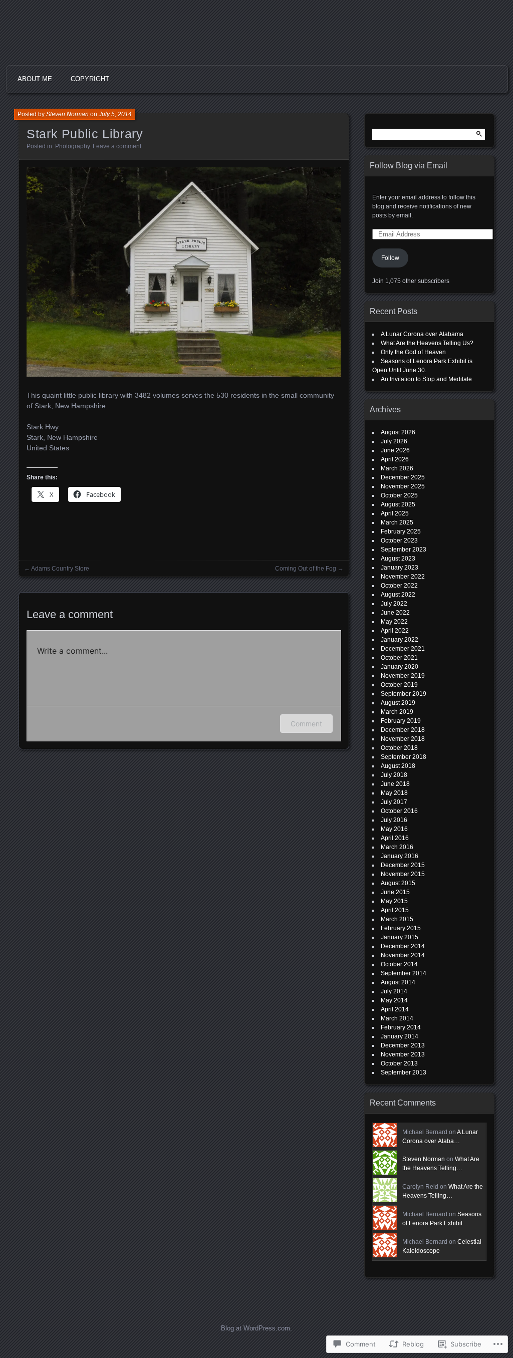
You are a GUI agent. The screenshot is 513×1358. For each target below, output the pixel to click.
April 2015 (395, 910)
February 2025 (401, 531)
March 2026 (397, 468)
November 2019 (403, 675)
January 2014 (399, 1036)
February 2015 (401, 928)
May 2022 (394, 621)
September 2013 (403, 1072)
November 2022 (403, 576)
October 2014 (399, 964)
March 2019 (397, 711)
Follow (390, 257)
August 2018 (398, 765)
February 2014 (401, 1027)
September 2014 (403, 973)
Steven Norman (67, 114)
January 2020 (399, 666)
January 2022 (399, 639)
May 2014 (394, 1000)
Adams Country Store (60, 568)
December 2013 (403, 1045)
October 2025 (399, 495)
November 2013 (403, 1054)
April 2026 (395, 459)
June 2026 (395, 450)
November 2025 (403, 486)
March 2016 (397, 847)
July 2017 (394, 801)
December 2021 (403, 648)
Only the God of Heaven (413, 352)
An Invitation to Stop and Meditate (426, 379)
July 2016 (394, 820)
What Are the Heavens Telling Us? (427, 343)
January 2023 (399, 567)
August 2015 (398, 883)
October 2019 (399, 684)
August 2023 (398, 558)
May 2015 (394, 901)
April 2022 (395, 630)
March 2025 (397, 522)
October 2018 (399, 747)
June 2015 (395, 892)
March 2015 (397, 919)
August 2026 (398, 432)
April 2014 (395, 1009)
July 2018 (394, 774)
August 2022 (398, 594)
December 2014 (403, 946)
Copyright (90, 79)
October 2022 (399, 585)
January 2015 (399, 937)
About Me (35, 79)
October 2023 (399, 540)
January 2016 (399, 856)
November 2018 (403, 738)
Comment (306, 723)
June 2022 (395, 612)
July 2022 (394, 603)
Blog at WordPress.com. (256, 1328)
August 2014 (398, 982)
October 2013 (399, 1063)
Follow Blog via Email (408, 165)
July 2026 (394, 441)
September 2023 (403, 549)
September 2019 (403, 693)
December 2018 (403, 729)
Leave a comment (117, 146)
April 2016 (395, 838)
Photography (72, 146)
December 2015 (403, 865)
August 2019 (398, 702)
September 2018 (403, 756)
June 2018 (395, 783)
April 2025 (395, 513)
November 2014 (403, 955)
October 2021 (399, 657)
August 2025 (398, 504)
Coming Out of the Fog (305, 568)
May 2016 (394, 829)
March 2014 (397, 1018)
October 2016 (399, 810)
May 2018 (394, 792)
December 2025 (403, 477)
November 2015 (403, 874)
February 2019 (401, 720)
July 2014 (394, 991)
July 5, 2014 (115, 114)
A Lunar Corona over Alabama (422, 334)
